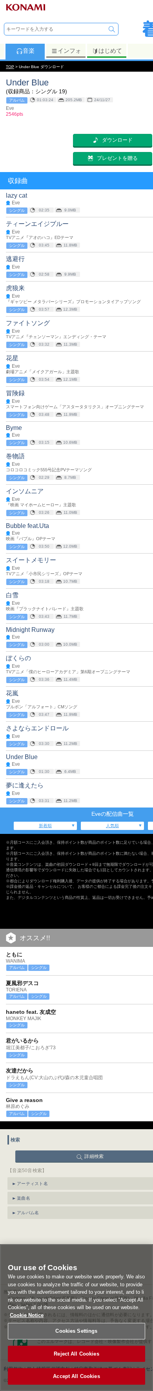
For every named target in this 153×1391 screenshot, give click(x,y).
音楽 (29, 50)
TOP (10, 67)
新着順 (45, 825)
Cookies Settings (76, 1331)
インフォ (69, 50)
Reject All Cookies (76, 1354)
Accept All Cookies (76, 1376)
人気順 (112, 825)
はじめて (110, 50)
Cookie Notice (27, 1315)
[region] (76, 1317)
